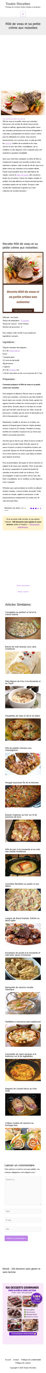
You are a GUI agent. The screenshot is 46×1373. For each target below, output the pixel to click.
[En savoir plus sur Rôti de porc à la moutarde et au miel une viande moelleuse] (23, 865)
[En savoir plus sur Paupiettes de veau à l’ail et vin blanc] (23, 729)
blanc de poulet (22, 175)
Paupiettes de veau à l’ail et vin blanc (22, 716)
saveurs (8, 143)
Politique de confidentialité (31, 1360)
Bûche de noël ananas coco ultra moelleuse (20, 647)
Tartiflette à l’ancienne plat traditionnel (23, 1021)
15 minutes (25, 321)
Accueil (8, 1360)
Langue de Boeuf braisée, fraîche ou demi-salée (22, 919)
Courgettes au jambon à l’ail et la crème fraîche (20, 613)
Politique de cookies (23, 1363)
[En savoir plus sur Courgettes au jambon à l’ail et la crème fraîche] (23, 628)
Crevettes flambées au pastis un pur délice (22, 885)
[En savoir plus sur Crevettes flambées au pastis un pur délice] (23, 900)
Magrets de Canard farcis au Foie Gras (21, 1089)
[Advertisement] (23, 59)
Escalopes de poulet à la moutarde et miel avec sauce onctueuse (22, 954)
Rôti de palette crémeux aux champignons (18, 749)
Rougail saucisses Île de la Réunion (22, 782)
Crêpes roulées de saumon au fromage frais (19, 1124)
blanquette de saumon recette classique (19, 988)
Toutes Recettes (18, 4)
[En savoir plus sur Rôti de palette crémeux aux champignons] (23, 764)
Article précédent (23, 585)
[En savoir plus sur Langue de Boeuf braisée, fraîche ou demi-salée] (23, 934)
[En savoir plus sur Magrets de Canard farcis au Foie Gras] (23, 1104)
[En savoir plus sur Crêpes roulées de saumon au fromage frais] (23, 1139)
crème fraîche (14, 351)
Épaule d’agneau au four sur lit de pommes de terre (21, 816)
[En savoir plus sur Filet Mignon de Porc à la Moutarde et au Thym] (23, 697)
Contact (16, 1360)
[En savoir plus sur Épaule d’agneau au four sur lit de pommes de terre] (23, 831)
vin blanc (12, 370)
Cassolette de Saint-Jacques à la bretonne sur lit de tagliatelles (20, 1055)
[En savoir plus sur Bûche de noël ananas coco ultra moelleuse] (23, 662)
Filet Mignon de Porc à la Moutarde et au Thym (23, 682)
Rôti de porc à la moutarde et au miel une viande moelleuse (22, 850)
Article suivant (23, 592)
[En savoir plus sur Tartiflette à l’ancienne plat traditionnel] (23, 1035)
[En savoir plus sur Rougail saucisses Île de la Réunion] (23, 796)
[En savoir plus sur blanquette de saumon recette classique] (23, 1003)
